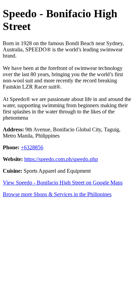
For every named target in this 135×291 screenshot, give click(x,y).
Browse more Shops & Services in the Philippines (57, 194)
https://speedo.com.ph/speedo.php (61, 159)
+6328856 (32, 147)
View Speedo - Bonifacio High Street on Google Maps (63, 182)
